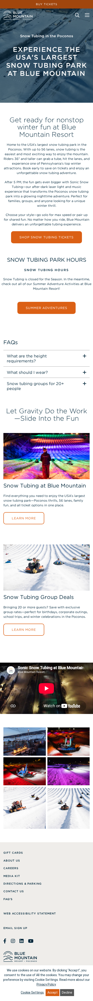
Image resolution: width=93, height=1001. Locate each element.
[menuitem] (13, 853)
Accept (52, 992)
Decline (67, 992)
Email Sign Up (15, 928)
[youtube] (31, 941)
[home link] (18, 15)
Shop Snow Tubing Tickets (46, 237)
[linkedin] (21, 941)
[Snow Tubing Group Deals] (46, 593)
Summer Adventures (46, 308)
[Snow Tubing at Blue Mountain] (46, 482)
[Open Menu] (87, 15)
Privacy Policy (46, 984)
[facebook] (5, 941)
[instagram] (13, 941)
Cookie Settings (32, 992)
